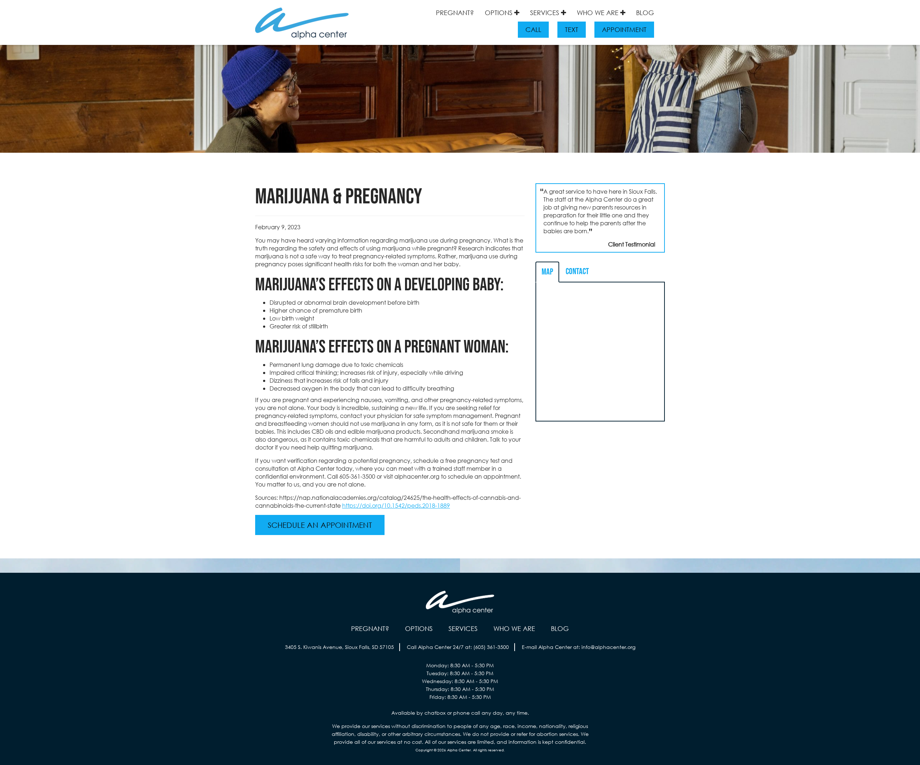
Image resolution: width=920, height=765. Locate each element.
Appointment (624, 29)
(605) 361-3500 (491, 647)
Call (533, 29)
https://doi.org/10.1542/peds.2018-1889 (396, 505)
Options (499, 13)
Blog (645, 13)
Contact (577, 271)
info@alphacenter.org (608, 647)
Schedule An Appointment (320, 525)
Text (571, 29)
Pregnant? (455, 13)
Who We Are (598, 13)
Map (547, 272)
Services (545, 13)
